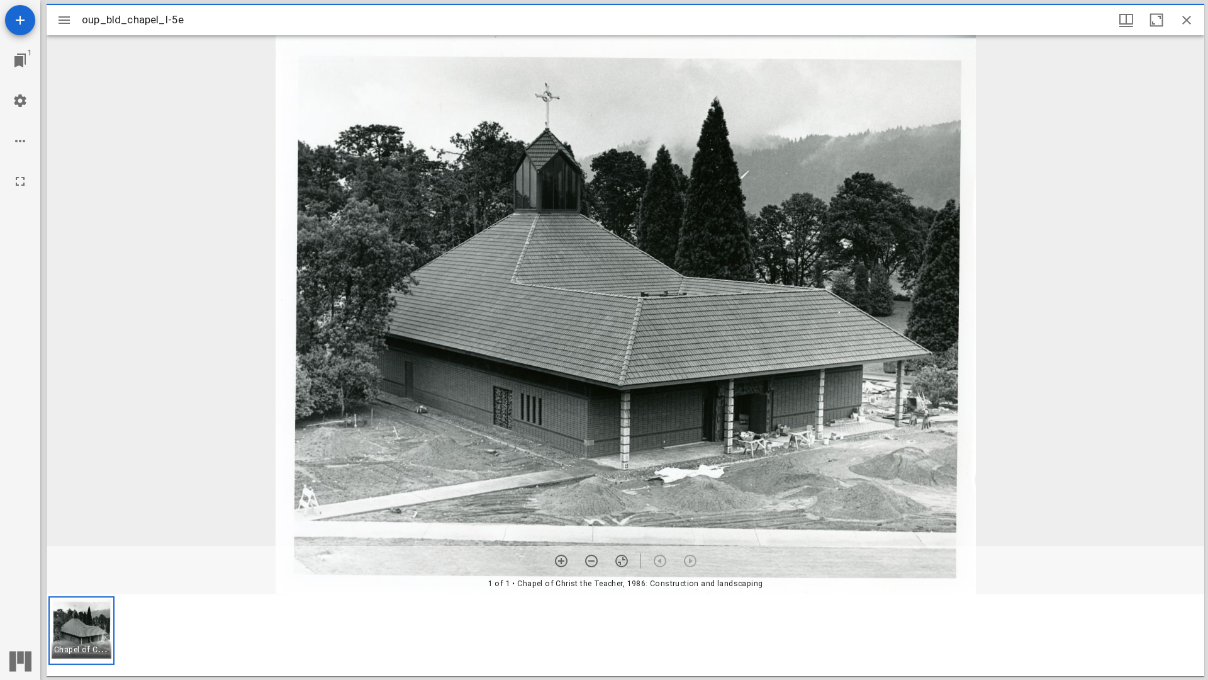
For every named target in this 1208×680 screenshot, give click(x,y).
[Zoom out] (591, 561)
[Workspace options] (20, 141)
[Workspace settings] (20, 101)
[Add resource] (20, 20)
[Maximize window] (1156, 20)
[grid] (625, 635)
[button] (81, 630)
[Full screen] (20, 181)
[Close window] (1187, 20)
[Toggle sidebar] (64, 20)
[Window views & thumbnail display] (1126, 20)
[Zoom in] (561, 561)
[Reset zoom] (622, 561)
